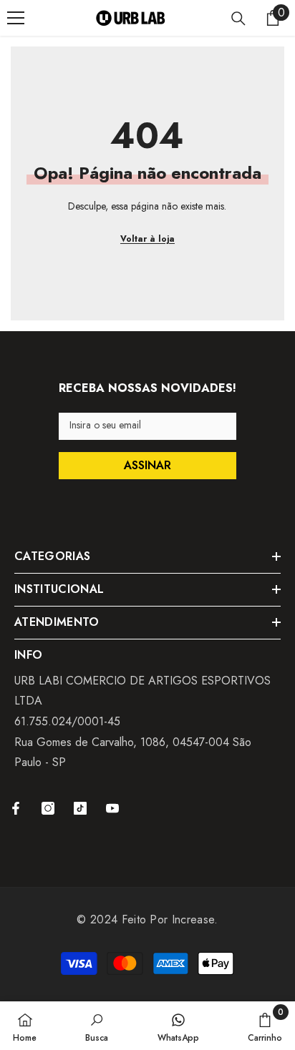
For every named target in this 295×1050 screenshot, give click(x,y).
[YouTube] (112, 808)
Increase (193, 919)
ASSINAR (147, 465)
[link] (97, 1025)
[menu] (15, 17)
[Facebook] (15, 808)
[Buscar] (238, 18)
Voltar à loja (147, 238)
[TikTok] (80, 808)
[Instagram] (48, 808)
